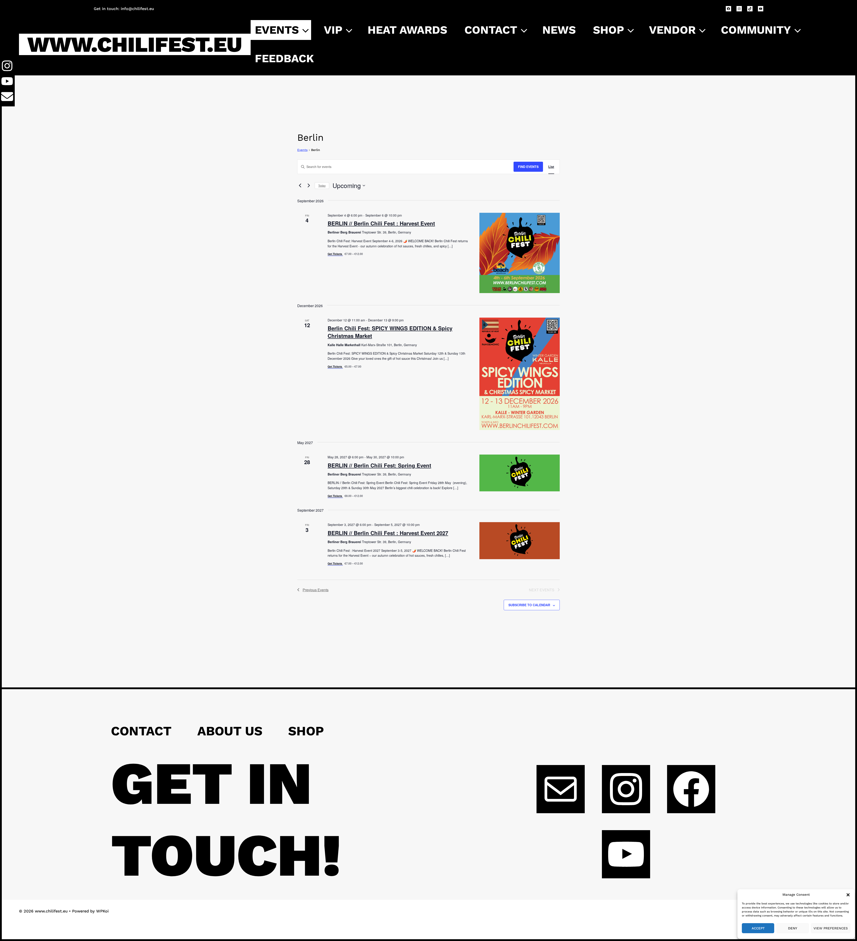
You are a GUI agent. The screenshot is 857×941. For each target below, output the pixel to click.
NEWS (559, 29)
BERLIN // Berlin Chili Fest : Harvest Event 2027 (388, 533)
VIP (333, 29)
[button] (848, 895)
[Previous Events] (300, 185)
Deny (792, 928)
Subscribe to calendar (529, 605)
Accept (758, 928)
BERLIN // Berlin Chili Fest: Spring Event (379, 465)
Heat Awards (407, 29)
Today (322, 185)
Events (277, 29)
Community (756, 29)
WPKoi (102, 911)
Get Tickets (335, 254)
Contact (141, 730)
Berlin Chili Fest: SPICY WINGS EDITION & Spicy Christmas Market (390, 331)
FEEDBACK (284, 58)
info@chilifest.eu (137, 8)
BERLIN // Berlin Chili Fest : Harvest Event (381, 223)
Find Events (528, 166)
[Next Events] (308, 185)
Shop (608, 29)
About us (229, 730)
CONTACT (490, 29)
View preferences (830, 928)
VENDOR (672, 29)
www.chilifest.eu (134, 44)
